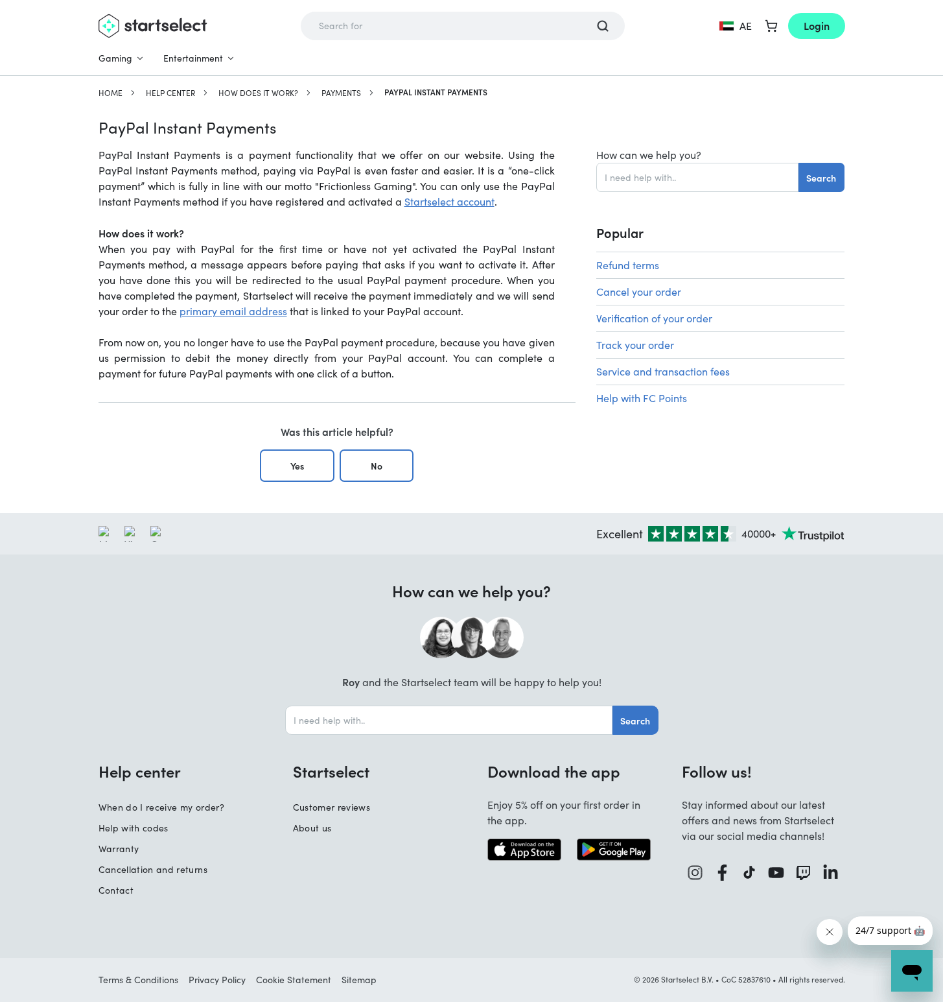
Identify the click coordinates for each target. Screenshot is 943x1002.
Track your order (635, 345)
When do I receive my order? (161, 807)
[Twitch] (803, 872)
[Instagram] (695, 872)
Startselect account (449, 201)
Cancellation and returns (153, 869)
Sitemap (359, 979)
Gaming (115, 58)
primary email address (233, 311)
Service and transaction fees (663, 371)
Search (821, 177)
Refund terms (627, 265)
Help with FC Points (641, 398)
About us (312, 828)
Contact (116, 890)
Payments (341, 93)
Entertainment (193, 58)
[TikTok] (749, 872)
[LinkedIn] (830, 872)
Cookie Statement (293, 979)
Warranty (119, 848)
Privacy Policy (217, 979)
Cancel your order (638, 291)
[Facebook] (722, 872)
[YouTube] (776, 872)
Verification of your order (654, 318)
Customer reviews (332, 807)
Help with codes (134, 828)
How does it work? (258, 93)
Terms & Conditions (138, 979)
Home (110, 93)
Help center (170, 93)
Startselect (331, 771)
